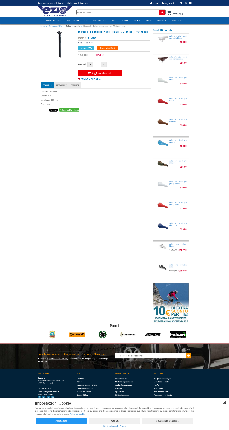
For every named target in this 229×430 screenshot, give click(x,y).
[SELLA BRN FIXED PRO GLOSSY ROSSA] (162, 205)
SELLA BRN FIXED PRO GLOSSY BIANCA (178, 182)
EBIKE (114, 20)
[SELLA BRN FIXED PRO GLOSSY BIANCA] (162, 185)
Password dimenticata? (163, 395)
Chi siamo (80, 379)
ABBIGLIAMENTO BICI (54, 20)
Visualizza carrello (161, 382)
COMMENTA (75, 85)
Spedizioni (119, 392)
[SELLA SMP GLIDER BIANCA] (162, 246)
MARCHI (149, 20)
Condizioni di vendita (84, 388)
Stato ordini (72, 3)
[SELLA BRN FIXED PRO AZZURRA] (162, 143)
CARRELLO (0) (177, 13)
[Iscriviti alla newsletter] (171, 303)
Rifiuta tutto (114, 420)
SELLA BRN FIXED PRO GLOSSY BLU (178, 224)
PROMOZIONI (162, 20)
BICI (86, 20)
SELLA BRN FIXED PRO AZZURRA (178, 141)
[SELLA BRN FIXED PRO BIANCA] (162, 81)
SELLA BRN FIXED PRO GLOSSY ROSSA (178, 203)
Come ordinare (121, 379)
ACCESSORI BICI (73, 20)
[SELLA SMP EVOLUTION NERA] (162, 267)
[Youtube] (185, 3)
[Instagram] (189, 3)
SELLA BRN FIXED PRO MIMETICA (178, 161)
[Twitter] (180, 3)
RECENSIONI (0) (61, 85)
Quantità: (82, 64)
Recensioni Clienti (83, 392)
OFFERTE (137, 20)
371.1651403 (46, 388)
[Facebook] (176, 3)
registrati (169, 3)
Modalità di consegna (123, 385)
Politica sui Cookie (77, 414)
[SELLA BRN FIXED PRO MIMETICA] (162, 164)
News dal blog (82, 395)
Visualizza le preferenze (167, 420)
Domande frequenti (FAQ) (86, 385)
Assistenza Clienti (161, 392)
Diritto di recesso (122, 395)
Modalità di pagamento (124, 382)
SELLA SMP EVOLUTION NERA (178, 265)
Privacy (79, 382)
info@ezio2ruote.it (51, 392)
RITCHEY (91, 37)
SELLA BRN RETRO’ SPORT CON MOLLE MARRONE (178, 58)
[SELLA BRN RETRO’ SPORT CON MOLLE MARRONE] (162, 60)
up (104, 64)
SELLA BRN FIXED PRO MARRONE (178, 120)
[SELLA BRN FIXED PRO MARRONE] (162, 122)
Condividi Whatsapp (70, 110)
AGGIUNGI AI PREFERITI (91, 79)
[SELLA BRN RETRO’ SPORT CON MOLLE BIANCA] (162, 39)
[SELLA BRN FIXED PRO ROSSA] (162, 101)
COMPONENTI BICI (100, 20)
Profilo (156, 385)
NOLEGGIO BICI (177, 20)
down (90, 64)
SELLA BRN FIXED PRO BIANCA (178, 78)
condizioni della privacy (58, 358)
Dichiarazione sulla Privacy (114, 426)
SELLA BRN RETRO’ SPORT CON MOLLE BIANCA (178, 37)
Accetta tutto (61, 420)
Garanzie (84, 3)
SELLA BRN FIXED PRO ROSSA (178, 99)
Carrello (61, 3)
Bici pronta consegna (46, 3)
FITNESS (125, 20)
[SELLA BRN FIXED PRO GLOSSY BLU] (162, 226)
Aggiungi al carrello (101, 73)
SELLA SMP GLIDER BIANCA (178, 245)
